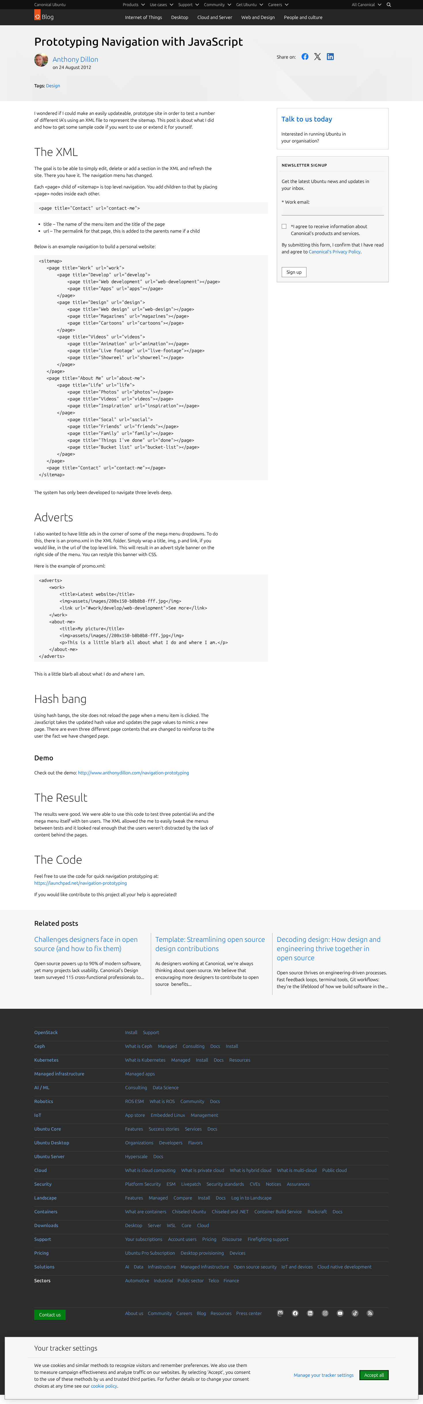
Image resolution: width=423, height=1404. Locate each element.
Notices (273, 1184)
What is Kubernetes (145, 1059)
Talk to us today (306, 119)
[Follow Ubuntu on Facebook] (296, 1314)
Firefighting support (268, 1239)
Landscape (45, 1197)
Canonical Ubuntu (50, 4)
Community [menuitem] (214, 4)
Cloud (40, 1170)
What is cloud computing (150, 1170)
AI (127, 1266)
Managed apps (140, 1073)
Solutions (44, 1266)
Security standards (225, 1184)
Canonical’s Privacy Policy (335, 251)
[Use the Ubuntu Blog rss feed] (371, 1314)
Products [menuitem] (130, 4)
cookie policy (104, 1385)
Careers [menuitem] (275, 4)
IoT (37, 1115)
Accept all (374, 1375)
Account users (182, 1239)
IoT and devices (297, 1266)
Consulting (194, 1046)
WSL (171, 1225)
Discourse (232, 1239)
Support (151, 1032)
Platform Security (143, 1184)
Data (138, 1266)
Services (193, 1128)
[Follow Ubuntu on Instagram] (326, 1314)
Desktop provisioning (202, 1253)
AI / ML (41, 1087)
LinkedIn (330, 56)
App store (135, 1115)
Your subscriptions (143, 1239)
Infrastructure (162, 1266)
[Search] (388, 4)
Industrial (163, 1280)
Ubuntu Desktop (51, 1142)
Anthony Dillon (75, 59)
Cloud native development (344, 1266)
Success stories (164, 1128)
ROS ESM (134, 1101)
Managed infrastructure (59, 1073)
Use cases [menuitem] (158, 4)
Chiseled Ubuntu (189, 1211)
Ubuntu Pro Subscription (150, 1253)
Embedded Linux (168, 1115)
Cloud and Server (214, 17)
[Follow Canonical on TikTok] (356, 1314)
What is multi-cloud (297, 1170)
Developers (170, 1142)
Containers (45, 1211)
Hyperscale (136, 1156)
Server (154, 1225)
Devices (237, 1253)
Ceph (39, 1046)
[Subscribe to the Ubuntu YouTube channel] (341, 1314)
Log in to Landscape (251, 1197)
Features (134, 1128)
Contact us (50, 1314)
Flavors (195, 1142)
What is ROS (162, 1101)
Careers (184, 1313)
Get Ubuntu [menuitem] (246, 4)
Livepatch (191, 1184)
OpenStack (46, 1032)
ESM (171, 1184)
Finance (231, 1280)
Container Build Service (278, 1211)
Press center (249, 1313)
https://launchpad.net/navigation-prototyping (80, 883)
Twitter (317, 56)
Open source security (255, 1266)
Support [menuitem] (185, 4)
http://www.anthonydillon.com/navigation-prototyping (133, 772)
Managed (167, 1046)
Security (43, 1184)
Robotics (43, 1101)
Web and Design (258, 17)
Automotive (137, 1280)
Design (53, 85)
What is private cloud (202, 1170)
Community (192, 1101)
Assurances (298, 1184)
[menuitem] (367, 4)
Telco (213, 1280)
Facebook (305, 56)
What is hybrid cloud (250, 1170)
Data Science (166, 1087)
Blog (201, 1313)
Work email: (297, 202)
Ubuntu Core (47, 1128)
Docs (215, 1046)
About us (134, 1313)
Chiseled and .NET (230, 1211)
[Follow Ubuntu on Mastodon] (281, 1314)
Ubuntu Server (49, 1156)
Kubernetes (46, 1059)
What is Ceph (138, 1046)
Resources (239, 1059)
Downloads (46, 1225)
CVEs (255, 1184)
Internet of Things (143, 17)
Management (204, 1115)
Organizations (139, 1142)
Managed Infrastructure (205, 1266)
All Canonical (363, 4)
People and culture (303, 17)
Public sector (191, 1280)
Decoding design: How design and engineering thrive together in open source (329, 949)
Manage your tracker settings (324, 1375)
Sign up (294, 272)
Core (186, 1225)
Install (131, 1032)
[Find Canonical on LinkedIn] (311, 1314)
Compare (183, 1197)
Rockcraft (317, 1211)
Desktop (179, 17)
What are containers (145, 1211)
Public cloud (334, 1170)
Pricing (209, 1239)
